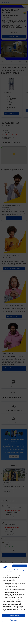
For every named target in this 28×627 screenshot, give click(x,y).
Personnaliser (14, 620)
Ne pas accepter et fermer (19, 566)
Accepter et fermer (14, 615)
